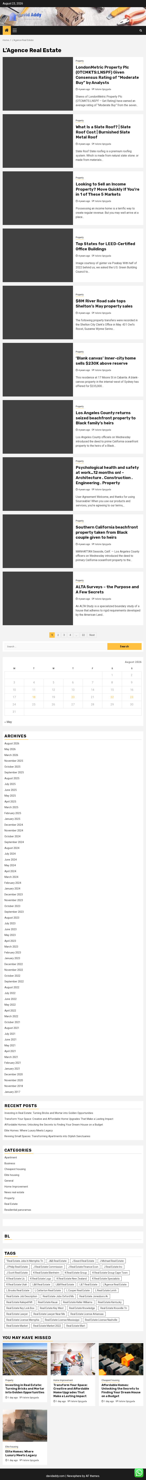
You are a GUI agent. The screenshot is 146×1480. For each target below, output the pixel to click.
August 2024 (11, 848)
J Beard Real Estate (83, 1261)
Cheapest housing (15, 1169)
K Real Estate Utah (16, 1284)
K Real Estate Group (76, 1272)
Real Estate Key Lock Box (20, 1308)
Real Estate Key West (52, 1308)
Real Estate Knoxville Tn (113, 1308)
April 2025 (10, 801)
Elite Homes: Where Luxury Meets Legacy (28, 1130)
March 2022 (11, 1016)
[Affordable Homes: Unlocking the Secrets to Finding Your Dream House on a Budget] (121, 1359)
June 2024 (10, 859)
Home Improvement (16, 1186)
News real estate (14, 1192)
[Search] (141, 30)
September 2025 (14, 772)
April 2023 (10, 941)
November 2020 (13, 1080)
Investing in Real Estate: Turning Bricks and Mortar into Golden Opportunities (48, 1113)
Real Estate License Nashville (101, 1319)
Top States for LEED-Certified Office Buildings (105, 246)
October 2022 (12, 975)
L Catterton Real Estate (48, 1290)
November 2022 (13, 969)
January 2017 (12, 1092)
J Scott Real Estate (17, 1272)
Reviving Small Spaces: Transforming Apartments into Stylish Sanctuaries (47, 1136)
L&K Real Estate (41, 1284)
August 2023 (11, 917)
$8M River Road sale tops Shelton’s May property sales (104, 304)
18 (33, 697)
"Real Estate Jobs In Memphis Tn (24, 1261)
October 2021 (12, 1022)
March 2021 (11, 1057)
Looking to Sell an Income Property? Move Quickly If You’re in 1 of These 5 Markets (107, 189)
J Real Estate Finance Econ (83, 1266)
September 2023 (14, 911)
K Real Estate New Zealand (72, 1278)
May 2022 (10, 1004)
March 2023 (11, 946)
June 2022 (10, 999)
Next (92, 635)
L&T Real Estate (88, 1284)
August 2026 (11, 743)
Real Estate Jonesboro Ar (93, 1296)
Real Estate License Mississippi (62, 1319)
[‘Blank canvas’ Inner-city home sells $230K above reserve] (38, 369)
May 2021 (10, 1045)
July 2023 (9, 923)
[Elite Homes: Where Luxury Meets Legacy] (25, 1426)
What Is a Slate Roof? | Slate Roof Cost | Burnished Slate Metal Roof (103, 132)
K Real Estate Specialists (106, 1278)
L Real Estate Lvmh (105, 1290)
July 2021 (9, 1033)
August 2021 (11, 1028)
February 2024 (12, 882)
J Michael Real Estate (112, 1261)
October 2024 (12, 836)
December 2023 (13, 894)
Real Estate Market (17, 1325)
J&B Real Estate (58, 1261)
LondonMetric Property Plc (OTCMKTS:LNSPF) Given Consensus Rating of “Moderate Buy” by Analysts (107, 75)
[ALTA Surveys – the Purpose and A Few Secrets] (38, 598)
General (8, 1180)
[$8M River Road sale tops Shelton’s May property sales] (38, 312)
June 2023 (10, 929)
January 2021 (12, 1068)
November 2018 (13, 1086)
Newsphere (74, 1476)
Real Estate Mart (75, 1325)
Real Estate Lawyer (17, 1314)
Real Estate (11, 1204)
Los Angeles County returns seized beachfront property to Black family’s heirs (106, 417)
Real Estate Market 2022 (47, 1325)
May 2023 (10, 935)
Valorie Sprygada (103, 89)
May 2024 (10, 865)
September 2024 (14, 842)
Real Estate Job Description (21, 1296)
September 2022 (14, 981)
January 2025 (12, 818)
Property (80, 61)
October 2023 (12, 906)
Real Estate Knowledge (82, 1308)
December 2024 (13, 824)
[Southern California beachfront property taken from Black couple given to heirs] (38, 541)
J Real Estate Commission (48, 1266)
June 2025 (10, 790)
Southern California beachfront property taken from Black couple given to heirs (107, 532)
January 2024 (12, 888)
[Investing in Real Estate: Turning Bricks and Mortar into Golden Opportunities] (25, 1359)
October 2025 (12, 766)
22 (83, 635)
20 (73, 697)
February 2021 (12, 1062)
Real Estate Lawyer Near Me (49, 1314)
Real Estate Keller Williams (77, 1302)
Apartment (10, 1157)
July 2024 (9, 853)
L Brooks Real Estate (17, 1290)
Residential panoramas (17, 1209)
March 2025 (11, 807)
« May (8, 722)
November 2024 (13, 830)
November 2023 (13, 900)
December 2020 (13, 1074)
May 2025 (10, 795)
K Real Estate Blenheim (46, 1272)
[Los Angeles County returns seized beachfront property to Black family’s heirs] (38, 427)
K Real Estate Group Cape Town (110, 1272)
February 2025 (12, 813)
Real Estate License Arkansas (87, 1314)
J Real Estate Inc (113, 1266)
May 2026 (10, 749)
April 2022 (10, 1010)
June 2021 (10, 1039)
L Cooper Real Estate (78, 1290)
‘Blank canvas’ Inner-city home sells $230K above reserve (106, 361)
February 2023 (12, 952)
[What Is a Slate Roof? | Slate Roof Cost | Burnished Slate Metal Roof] (38, 141)
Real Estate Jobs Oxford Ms (58, 1296)
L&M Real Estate (65, 1284)
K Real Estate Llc (15, 1278)
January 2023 (12, 958)
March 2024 (11, 877)
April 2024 (10, 871)
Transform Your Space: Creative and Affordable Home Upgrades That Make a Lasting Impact (58, 1118)
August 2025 (11, 778)
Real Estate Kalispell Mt (19, 1302)
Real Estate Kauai (48, 1302)
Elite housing (11, 1175)
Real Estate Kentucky (110, 1302)
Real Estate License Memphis (22, 1319)
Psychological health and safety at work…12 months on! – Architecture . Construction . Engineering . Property (107, 475)
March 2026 (11, 755)
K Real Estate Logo (40, 1278)
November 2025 (13, 760)
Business (9, 1163)
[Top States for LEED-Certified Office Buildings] (38, 255)
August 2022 (11, 987)
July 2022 (9, 993)
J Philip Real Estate (17, 1266)
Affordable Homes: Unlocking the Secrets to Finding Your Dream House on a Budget (53, 1124)
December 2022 (13, 964)
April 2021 (10, 1051)
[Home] (7, 30)
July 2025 (9, 784)
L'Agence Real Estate (115, 1284)
